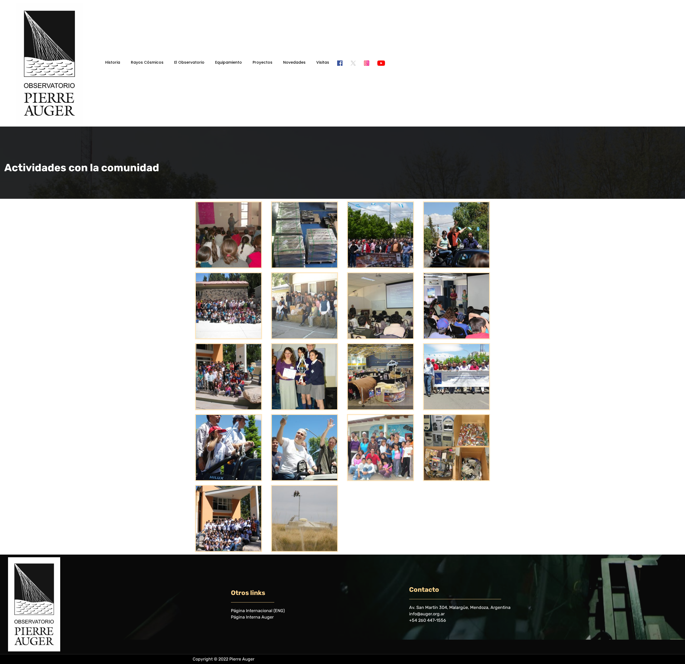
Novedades (294, 62)
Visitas (322, 62)
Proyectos (262, 62)
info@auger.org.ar (427, 613)
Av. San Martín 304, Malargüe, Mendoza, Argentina (460, 607)
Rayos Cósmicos (147, 62)
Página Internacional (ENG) (258, 610)
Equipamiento (228, 62)
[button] (114, 62)
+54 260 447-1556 (427, 620)
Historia (112, 62)
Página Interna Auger (252, 617)
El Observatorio (189, 62)
